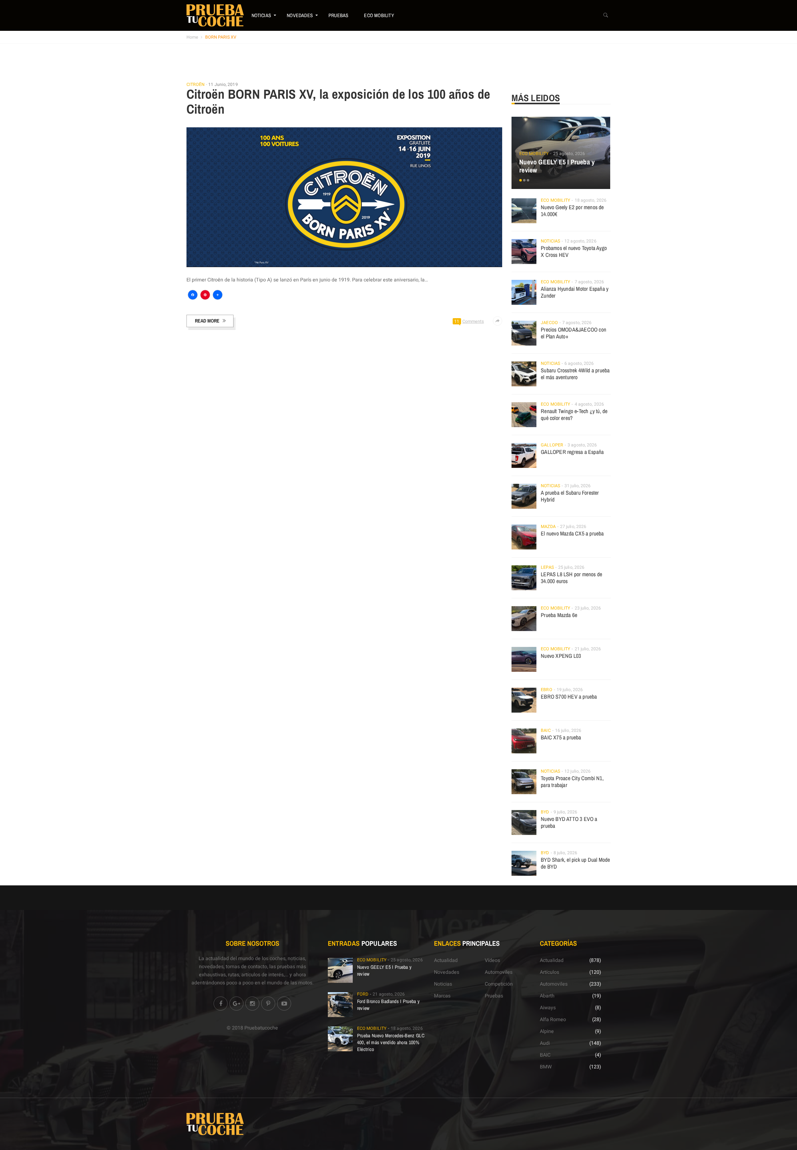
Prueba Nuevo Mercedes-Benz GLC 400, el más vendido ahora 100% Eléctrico (390, 1042)
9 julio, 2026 (565, 812)
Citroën (195, 85)
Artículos (549, 972)
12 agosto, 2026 (580, 241)
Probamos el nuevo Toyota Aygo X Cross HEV (574, 251)
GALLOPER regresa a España (572, 452)
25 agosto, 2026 (569, 153)
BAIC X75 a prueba (561, 737)
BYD (545, 812)
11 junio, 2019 (223, 84)
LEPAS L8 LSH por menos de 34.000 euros (571, 577)
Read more (207, 320)
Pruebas (338, 15)
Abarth (547, 996)
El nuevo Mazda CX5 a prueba (572, 533)
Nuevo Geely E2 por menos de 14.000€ (572, 210)
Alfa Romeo (553, 1019)
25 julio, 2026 (571, 567)
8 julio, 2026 (565, 853)
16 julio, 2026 (568, 730)
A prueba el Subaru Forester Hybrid (570, 496)
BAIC (545, 730)
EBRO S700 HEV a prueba (569, 696)
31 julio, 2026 (577, 486)
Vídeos (492, 960)
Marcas (442, 996)
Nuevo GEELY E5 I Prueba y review (557, 166)
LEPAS (547, 567)
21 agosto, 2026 (389, 994)
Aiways (548, 1007)
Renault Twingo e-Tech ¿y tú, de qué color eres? (574, 414)
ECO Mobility (379, 15)
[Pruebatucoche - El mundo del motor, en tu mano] (215, 15)
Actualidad (446, 960)
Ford (362, 994)
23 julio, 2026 (588, 608)
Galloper (552, 445)
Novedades (300, 15)
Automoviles (498, 972)
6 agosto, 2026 (579, 363)
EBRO (546, 689)
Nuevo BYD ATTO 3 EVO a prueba (569, 822)
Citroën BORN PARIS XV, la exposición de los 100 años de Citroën (338, 101)
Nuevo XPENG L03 (561, 656)
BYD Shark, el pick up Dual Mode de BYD (575, 863)
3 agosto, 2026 (582, 445)
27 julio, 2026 (573, 526)
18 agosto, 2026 (591, 200)
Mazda (548, 526)
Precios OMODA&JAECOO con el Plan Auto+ (573, 333)
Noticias (261, 15)
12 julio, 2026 (577, 771)
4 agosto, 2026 (589, 404)
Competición (499, 984)
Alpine (547, 1031)
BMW (546, 1067)
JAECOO (549, 322)
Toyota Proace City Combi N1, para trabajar (572, 781)
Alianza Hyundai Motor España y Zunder (574, 292)
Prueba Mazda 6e (559, 615)
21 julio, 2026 (588, 649)
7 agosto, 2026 (589, 282)
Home (192, 37)
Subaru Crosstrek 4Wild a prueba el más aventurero (575, 373)
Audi (545, 1043)
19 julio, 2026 (570, 689)
